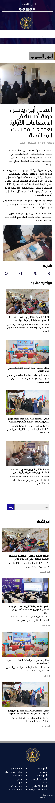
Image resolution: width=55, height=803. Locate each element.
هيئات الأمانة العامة (13, 772)
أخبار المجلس (16, 768)
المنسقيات (17, 775)
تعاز (20, 782)
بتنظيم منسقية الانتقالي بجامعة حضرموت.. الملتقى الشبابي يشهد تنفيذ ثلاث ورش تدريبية (28, 609)
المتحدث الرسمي (39, 779)
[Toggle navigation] (46, 34)
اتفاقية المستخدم (14, 789)
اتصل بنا (32, 4)
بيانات (44, 782)
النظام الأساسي (39, 786)
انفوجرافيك (16, 786)
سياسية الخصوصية (38, 789)
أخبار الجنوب (41, 775)
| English (23, 4)
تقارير (19, 779)
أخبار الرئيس (41, 768)
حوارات (43, 772)
